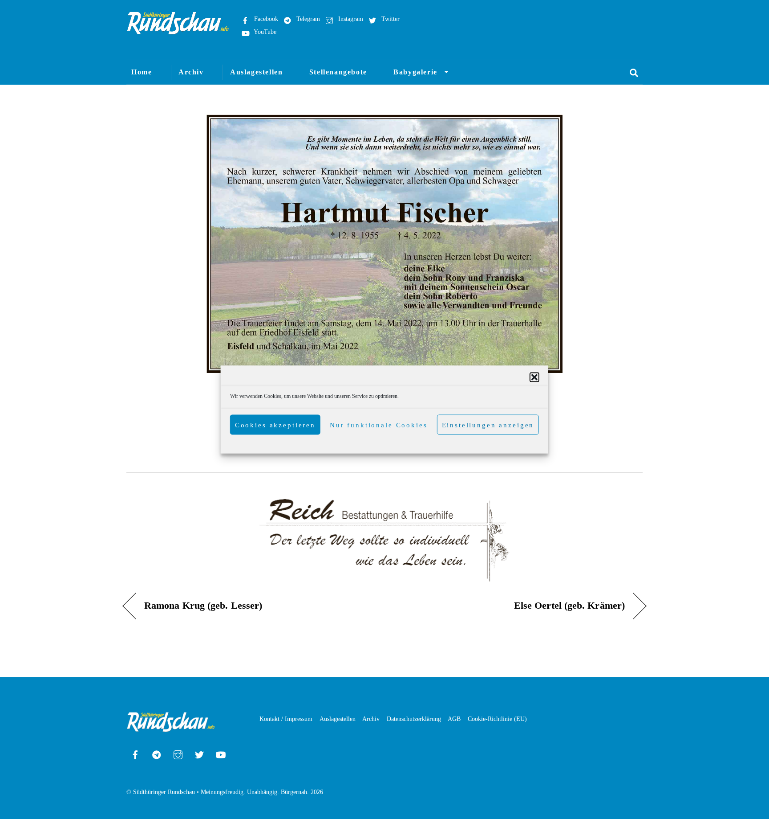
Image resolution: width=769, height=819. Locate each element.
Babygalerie (415, 72)
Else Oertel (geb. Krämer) (569, 605)
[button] (534, 377)
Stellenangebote (338, 72)
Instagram (349, 18)
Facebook (265, 18)
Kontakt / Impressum (285, 718)
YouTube (264, 31)
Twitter (390, 18)
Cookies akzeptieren (275, 424)
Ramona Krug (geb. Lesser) (203, 605)
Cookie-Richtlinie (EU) (497, 718)
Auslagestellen (256, 72)
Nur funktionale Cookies (379, 424)
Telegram (307, 18)
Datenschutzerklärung (414, 718)
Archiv (191, 72)
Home (141, 72)
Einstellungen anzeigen (488, 424)
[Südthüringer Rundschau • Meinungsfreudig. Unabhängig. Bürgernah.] (178, 30)
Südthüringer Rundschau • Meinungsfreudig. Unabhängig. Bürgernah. (221, 792)
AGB (454, 718)
